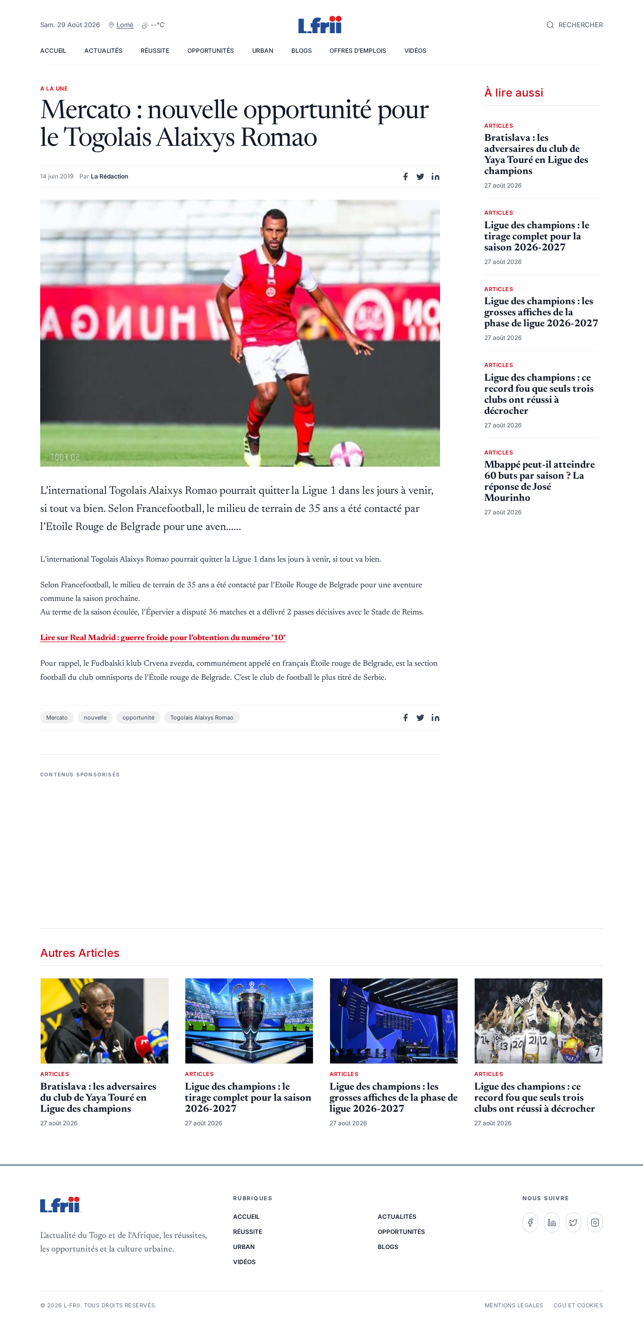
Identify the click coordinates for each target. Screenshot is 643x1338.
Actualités (103, 50)
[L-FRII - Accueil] (321, 25)
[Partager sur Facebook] (405, 176)
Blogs (301, 50)
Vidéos (415, 50)
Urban (262, 50)
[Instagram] (595, 1222)
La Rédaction (109, 176)
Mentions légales (514, 1305)
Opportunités (210, 50)
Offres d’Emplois (358, 50)
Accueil (53, 50)
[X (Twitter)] (573, 1222)
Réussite (155, 50)
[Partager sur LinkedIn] (435, 176)
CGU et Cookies (578, 1305)
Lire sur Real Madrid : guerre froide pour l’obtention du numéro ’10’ (162, 638)
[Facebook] (530, 1222)
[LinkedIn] (552, 1222)
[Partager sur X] (420, 176)
